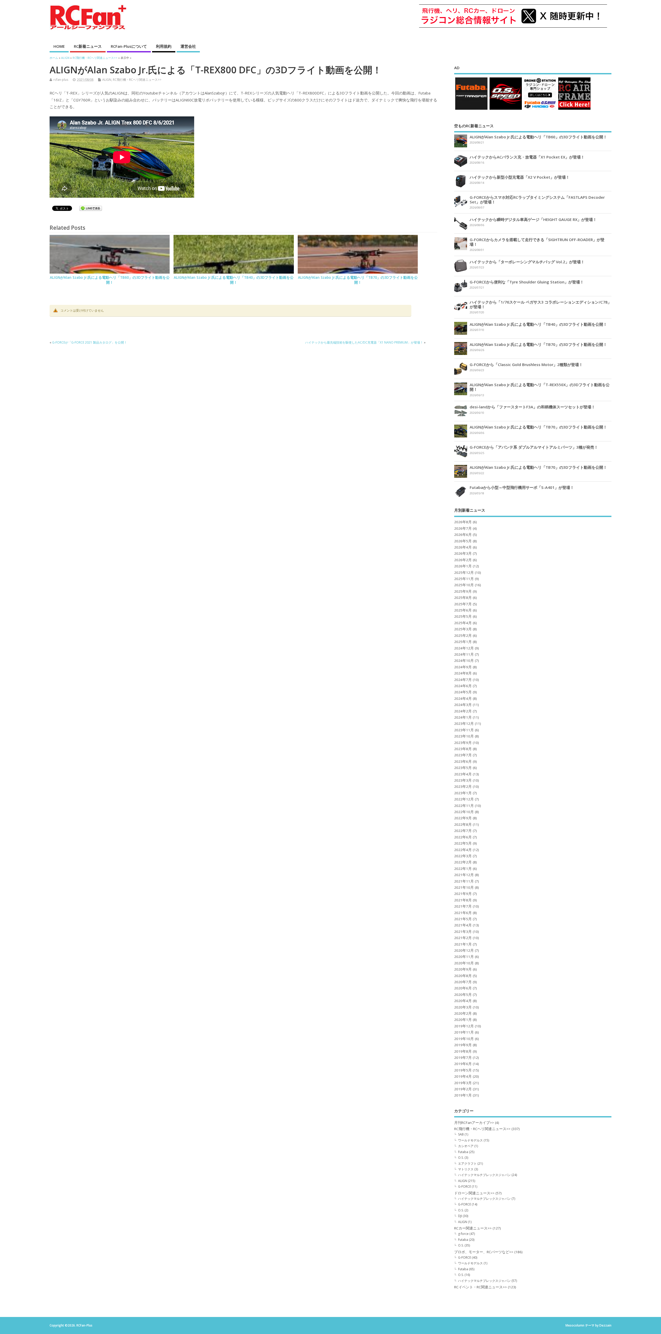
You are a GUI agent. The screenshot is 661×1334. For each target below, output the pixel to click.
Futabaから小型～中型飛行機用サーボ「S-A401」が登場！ (522, 487)
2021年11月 (464, 881)
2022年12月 (464, 799)
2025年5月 (463, 616)
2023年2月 (463, 786)
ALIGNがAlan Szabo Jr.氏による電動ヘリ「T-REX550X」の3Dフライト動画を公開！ (540, 387)
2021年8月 (463, 900)
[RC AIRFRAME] (574, 109)
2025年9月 (463, 591)
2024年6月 (463, 686)
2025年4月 (463, 623)
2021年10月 (464, 887)
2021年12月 (464, 874)
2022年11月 (464, 805)
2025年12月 (464, 572)
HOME (59, 46)
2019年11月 (464, 1032)
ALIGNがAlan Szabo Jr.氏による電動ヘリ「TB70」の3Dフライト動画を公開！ (358, 280)
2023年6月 (463, 761)
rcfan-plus (60, 79)
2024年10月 (464, 660)
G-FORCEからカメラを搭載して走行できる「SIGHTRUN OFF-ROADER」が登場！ (537, 242)
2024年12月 (464, 648)
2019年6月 (463, 1063)
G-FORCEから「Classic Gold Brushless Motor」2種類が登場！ (526, 364)
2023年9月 (463, 742)
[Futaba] (471, 109)
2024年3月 (463, 704)
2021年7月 (463, 906)
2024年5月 (463, 692)
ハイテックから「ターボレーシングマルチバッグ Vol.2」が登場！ (527, 261)
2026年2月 (463, 560)
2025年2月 (463, 635)
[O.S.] (506, 109)
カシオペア (466, 1146)
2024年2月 (463, 711)
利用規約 (163, 46)
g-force (463, 1234)
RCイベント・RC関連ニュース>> (480, 1287)
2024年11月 (464, 654)
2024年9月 (463, 667)
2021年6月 (463, 912)
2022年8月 (463, 824)
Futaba (463, 1152)
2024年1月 (463, 717)
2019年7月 (463, 1057)
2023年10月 (464, 736)
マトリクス (466, 1169)
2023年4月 (463, 774)
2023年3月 (463, 780)
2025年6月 (463, 610)
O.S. (461, 1157)
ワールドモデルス (470, 1140)
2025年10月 (464, 585)
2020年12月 (464, 950)
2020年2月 (463, 1013)
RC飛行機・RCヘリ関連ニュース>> (137, 79)
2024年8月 (463, 673)
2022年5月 (463, 843)
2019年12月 (464, 1026)
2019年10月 (464, 1038)
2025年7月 (463, 604)
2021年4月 (463, 925)
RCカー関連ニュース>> (473, 1228)
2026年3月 (463, 553)
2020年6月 (463, 988)
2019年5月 (463, 1070)
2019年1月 (463, 1095)
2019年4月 (463, 1076)
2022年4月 (463, 849)
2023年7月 (463, 755)
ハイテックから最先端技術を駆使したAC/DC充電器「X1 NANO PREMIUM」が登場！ (364, 342)
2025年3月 (463, 629)
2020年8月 (463, 975)
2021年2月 (463, 937)
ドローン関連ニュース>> (474, 1193)
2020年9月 (463, 969)
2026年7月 (463, 528)
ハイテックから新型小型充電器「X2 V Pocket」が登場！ (520, 177)
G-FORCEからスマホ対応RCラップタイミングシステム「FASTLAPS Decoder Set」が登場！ (537, 199)
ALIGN (106, 79)
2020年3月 (463, 1007)
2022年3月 (463, 856)
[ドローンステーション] (540, 109)
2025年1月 (463, 641)
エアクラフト (467, 1163)
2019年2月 (463, 1089)
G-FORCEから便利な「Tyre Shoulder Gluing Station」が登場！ (527, 281)
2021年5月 (463, 919)
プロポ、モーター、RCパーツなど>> (483, 1252)
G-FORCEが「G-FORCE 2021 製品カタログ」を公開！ (89, 342)
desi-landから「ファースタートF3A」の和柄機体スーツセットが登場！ (532, 406)
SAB (461, 1134)
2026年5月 (463, 541)
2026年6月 (463, 534)
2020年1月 (463, 1019)
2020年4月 (463, 1000)
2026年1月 (463, 566)
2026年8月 (463, 522)
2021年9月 (463, 893)
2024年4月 (463, 698)
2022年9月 (463, 818)
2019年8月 (463, 1051)
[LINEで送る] (90, 209)
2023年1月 (463, 793)
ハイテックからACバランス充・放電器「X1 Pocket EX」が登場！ (527, 157)
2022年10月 (464, 811)
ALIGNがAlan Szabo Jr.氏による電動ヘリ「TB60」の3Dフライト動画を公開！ (110, 280)
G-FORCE (464, 1186)
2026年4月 (463, 547)
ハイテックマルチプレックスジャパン (484, 1175)
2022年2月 (463, 862)
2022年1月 (463, 868)
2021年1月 (463, 944)
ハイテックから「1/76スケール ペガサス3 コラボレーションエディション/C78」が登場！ (540, 304)
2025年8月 (463, 597)
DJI (460, 1216)
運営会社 (188, 46)
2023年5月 (463, 767)
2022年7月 (463, 830)
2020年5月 (463, 994)
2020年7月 (463, 982)
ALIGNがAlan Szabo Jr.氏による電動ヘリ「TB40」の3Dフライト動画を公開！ (234, 280)
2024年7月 (463, 679)
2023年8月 (463, 749)
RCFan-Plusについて (129, 46)
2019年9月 (463, 1045)
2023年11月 (464, 730)
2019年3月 (463, 1083)
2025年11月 (464, 578)
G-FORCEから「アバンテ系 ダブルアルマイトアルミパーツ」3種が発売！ (534, 447)
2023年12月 (464, 723)
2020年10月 (464, 963)
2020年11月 (464, 956)
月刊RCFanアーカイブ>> (474, 1122)
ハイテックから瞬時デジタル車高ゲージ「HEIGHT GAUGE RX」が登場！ (533, 219)
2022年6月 (463, 837)
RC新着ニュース (88, 46)
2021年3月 (463, 931)
